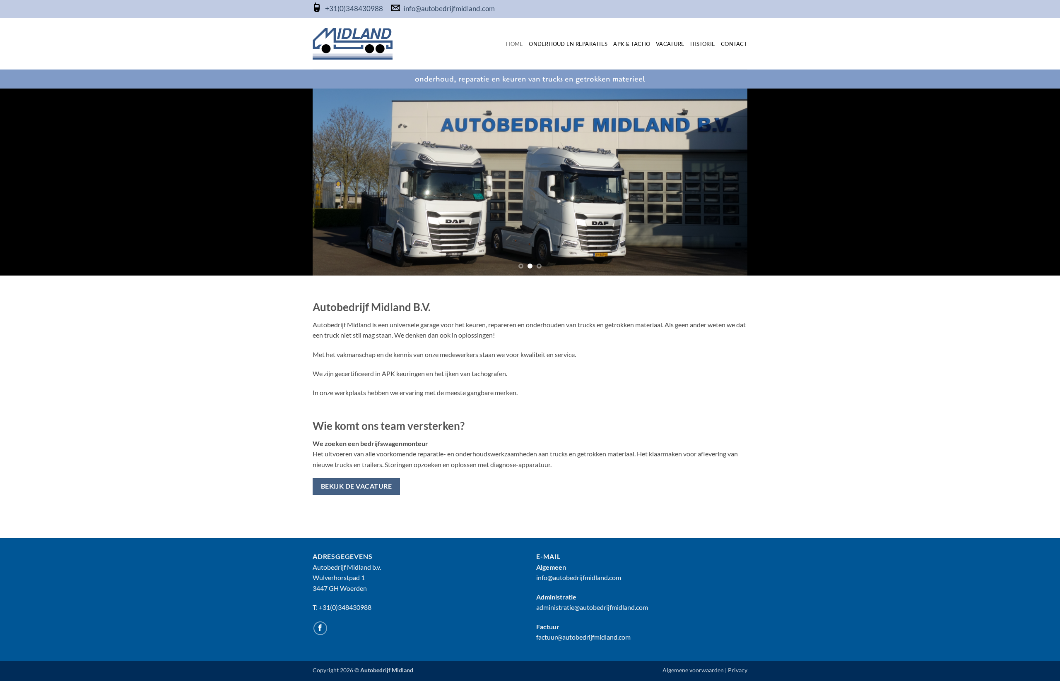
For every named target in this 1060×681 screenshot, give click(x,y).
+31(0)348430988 (354, 9)
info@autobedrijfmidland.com (449, 9)
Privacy (737, 670)
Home (514, 44)
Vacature (670, 44)
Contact (734, 44)
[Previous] (331, 182)
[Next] (728, 182)
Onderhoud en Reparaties (568, 44)
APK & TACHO (631, 44)
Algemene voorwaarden (693, 670)
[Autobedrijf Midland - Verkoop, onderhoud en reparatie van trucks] (353, 44)
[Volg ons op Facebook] (320, 628)
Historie (702, 44)
